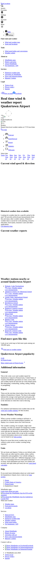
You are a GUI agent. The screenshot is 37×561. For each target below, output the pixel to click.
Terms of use (9, 85)
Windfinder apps (10, 60)
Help (9, 32)
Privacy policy (9, 87)
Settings (10, 35)
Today (3, 155)
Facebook (18, 93)
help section (18, 437)
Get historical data (7, 226)
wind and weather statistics (9, 410)
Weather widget (10, 53)
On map (4, 130)
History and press (10, 62)
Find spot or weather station (12, 349)
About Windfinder (11, 64)
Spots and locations (11, 44)
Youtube (29, 549)
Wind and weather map (12, 42)
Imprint (7, 89)
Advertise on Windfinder (13, 74)
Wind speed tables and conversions (16, 51)
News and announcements (13, 76)
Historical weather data (12, 72)
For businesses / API (11, 65)
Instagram (30, 547)
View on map (8, 93)
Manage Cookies (10, 78)
